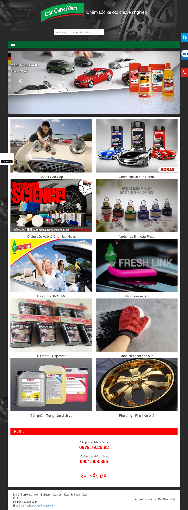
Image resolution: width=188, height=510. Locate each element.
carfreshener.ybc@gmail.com (38, 505)
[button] (21, 81)
